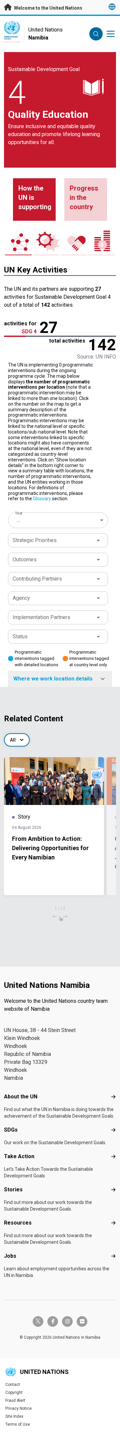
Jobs (10, 1256)
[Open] (98, 540)
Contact (12, 1384)
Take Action (19, 1156)
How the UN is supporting (34, 197)
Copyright (14, 1392)
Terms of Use (17, 1424)
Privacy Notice (18, 1408)
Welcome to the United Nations (47, 8)
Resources (18, 1223)
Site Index (14, 1416)
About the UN (20, 1096)
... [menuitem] (18, 520)
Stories (13, 1189)
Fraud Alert (15, 1400)
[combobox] (58, 520)
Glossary (42, 498)
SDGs (11, 1130)
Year (19, 513)
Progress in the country (84, 197)
